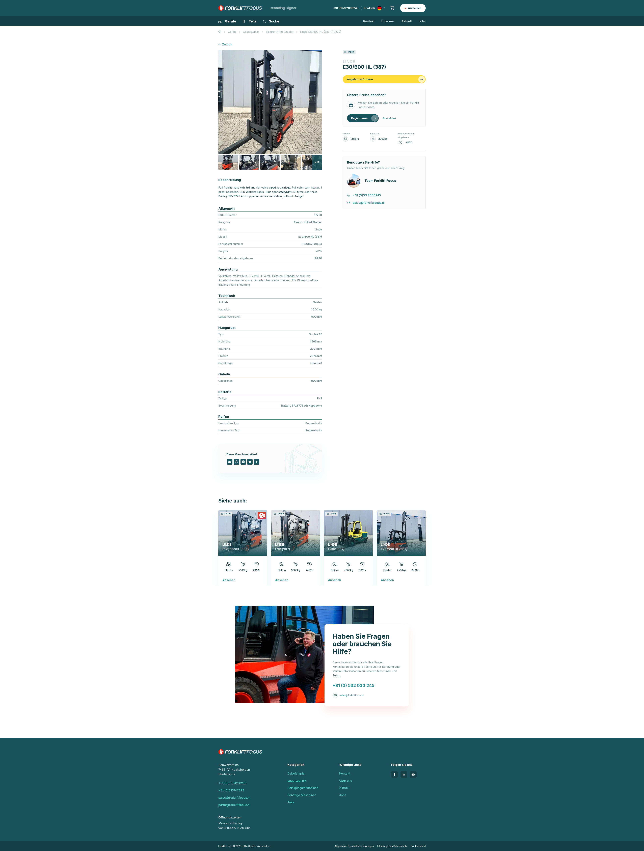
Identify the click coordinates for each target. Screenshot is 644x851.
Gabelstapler (251, 31)
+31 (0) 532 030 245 (353, 685)
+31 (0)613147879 (231, 790)
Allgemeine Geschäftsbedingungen (354, 846)
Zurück (227, 44)
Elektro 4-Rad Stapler (279, 31)
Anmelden (414, 8)
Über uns (388, 21)
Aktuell (406, 21)
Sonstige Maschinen (301, 795)
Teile (290, 802)
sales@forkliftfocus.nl (352, 695)
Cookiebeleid (418, 846)
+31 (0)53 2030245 (345, 8)
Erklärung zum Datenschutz (392, 846)
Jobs (422, 21)
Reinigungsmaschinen (302, 788)
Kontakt (369, 21)
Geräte (232, 31)
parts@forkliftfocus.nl (234, 805)
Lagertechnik (296, 780)
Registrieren (359, 118)
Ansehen (228, 580)
